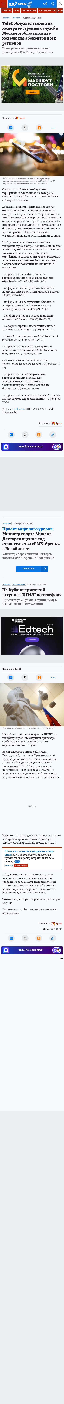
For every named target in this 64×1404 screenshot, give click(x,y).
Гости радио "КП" (47, 10)
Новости (6, 10)
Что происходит (19, 584)
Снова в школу (29, 10)
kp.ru (22, 118)
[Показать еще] (53, 127)
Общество (16, 18)
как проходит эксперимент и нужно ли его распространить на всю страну (29, 856)
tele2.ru (19, 409)
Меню (3, 4)
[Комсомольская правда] (17, 3)
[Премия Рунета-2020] (29, 4)
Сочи (16, 10)
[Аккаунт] (60, 4)
